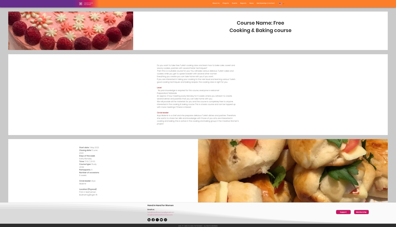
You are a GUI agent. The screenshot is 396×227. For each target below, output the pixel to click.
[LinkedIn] (149, 219)
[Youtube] (161, 219)
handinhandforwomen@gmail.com (160, 212)
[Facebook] (153, 219)
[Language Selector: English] (281, 3)
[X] (157, 219)
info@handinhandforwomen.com (160, 215)
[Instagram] (165, 219)
